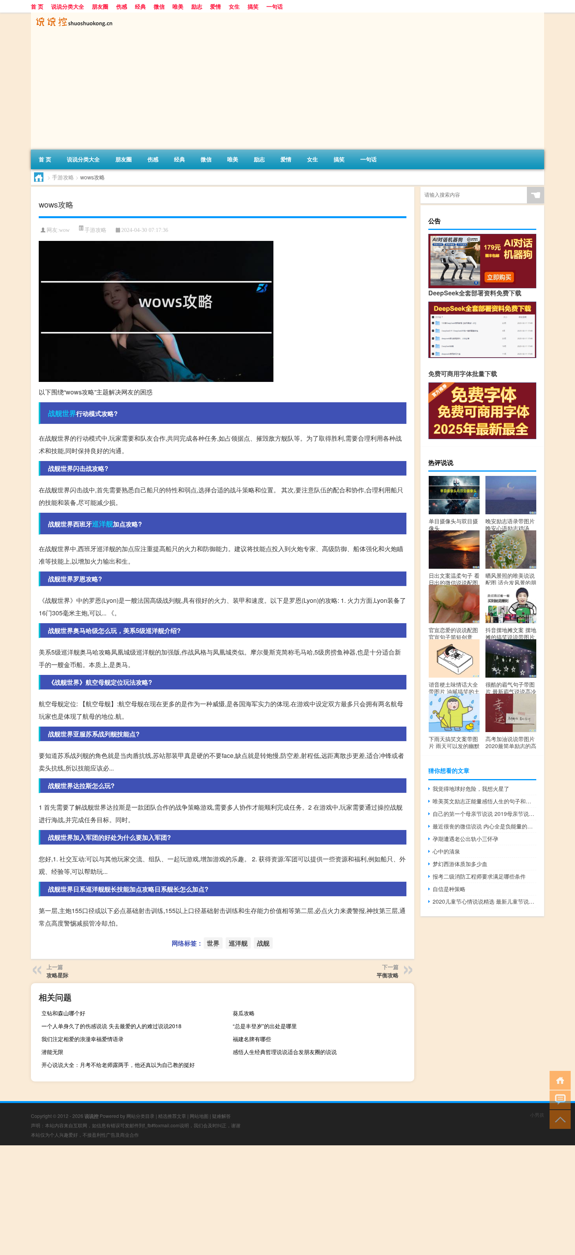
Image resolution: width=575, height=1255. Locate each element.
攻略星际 (57, 975)
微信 (159, 6)
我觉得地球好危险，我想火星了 (471, 788)
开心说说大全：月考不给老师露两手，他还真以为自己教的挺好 (118, 1065)
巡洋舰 (102, 524)
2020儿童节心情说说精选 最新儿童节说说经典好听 (484, 901)
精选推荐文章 (172, 1115)
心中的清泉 (446, 851)
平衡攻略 (388, 975)
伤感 (121, 6)
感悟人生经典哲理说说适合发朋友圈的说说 (285, 1052)
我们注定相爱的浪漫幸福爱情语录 (82, 1039)
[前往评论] (558, 1099)
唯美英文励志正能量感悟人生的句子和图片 (484, 801)
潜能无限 (52, 1052)
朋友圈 (100, 6)
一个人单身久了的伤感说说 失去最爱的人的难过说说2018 (111, 1026)
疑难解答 (221, 1115)
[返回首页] (558, 1080)
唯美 (177, 6)
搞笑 (253, 6)
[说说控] (72, 15)
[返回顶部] (558, 1119)
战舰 (55, 413)
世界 (69, 413)
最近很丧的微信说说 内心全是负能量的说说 (484, 826)
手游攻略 (63, 177)
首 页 (37, 6)
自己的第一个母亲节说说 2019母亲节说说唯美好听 (484, 813)
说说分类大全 (67, 6)
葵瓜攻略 (244, 1013)
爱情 (215, 6)
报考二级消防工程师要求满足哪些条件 (479, 876)
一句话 (274, 6)
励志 (196, 6)
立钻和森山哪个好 (63, 1013)
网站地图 (199, 1115)
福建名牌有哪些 (252, 1039)
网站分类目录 (140, 1115)
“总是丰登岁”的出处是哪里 (265, 1026)
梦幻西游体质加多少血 (460, 864)
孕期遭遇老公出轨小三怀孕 (465, 839)
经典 (140, 6)
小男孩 (537, 1114)
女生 (234, 6)
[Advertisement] (265, 91)
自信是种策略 (449, 889)
